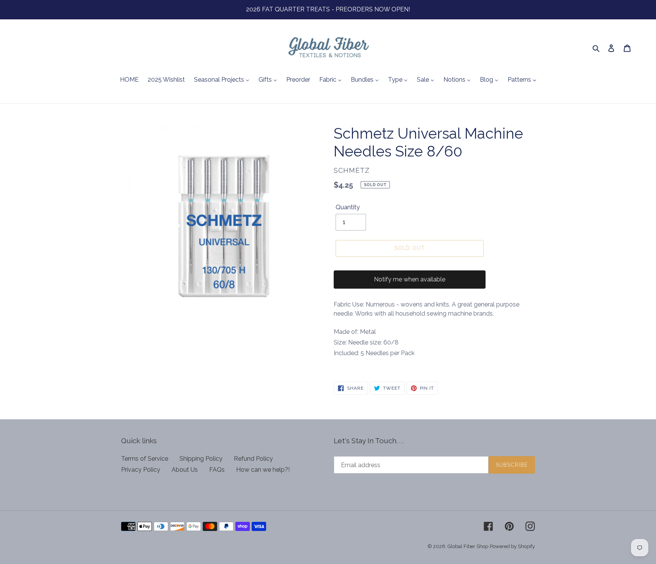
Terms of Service (144, 458)
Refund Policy (253, 458)
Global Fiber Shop (468, 546)
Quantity (348, 207)
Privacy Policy (140, 469)
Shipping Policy (201, 458)
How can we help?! (263, 469)
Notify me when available (409, 279)
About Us (185, 469)
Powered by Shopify (512, 546)
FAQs (217, 469)
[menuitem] (129, 80)
